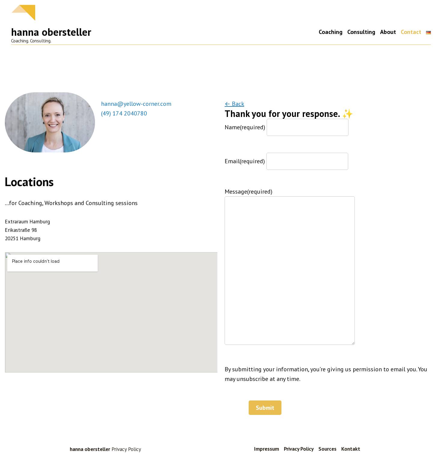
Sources (327, 448)
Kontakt (350, 448)
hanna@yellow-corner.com (136, 104)
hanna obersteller (51, 32)
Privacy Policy (299, 448)
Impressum (266, 448)
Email (245, 161)
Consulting (361, 32)
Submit (265, 408)
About (388, 32)
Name (245, 127)
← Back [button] (234, 104)
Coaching (330, 32)
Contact (411, 32)
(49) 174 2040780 (124, 113)
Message (248, 191)
